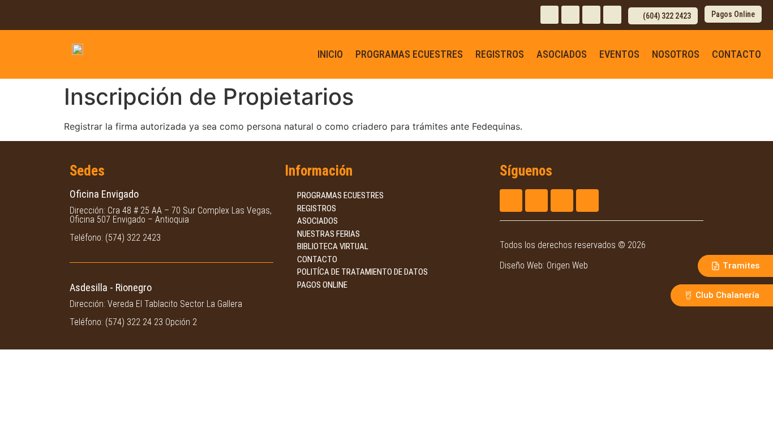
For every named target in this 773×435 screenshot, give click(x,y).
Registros (499, 54)
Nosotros (675, 54)
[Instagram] (549, 15)
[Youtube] (591, 15)
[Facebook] (570, 15)
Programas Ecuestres (409, 54)
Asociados (561, 54)
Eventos (619, 54)
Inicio (330, 54)
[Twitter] (612, 15)
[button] (663, 15)
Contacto (736, 54)
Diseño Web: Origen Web (544, 265)
